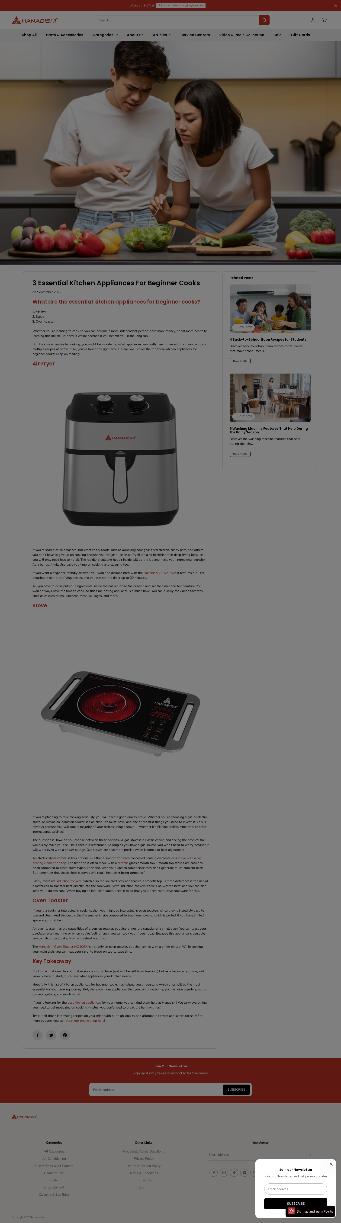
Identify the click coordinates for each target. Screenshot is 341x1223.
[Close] (331, 1164)
